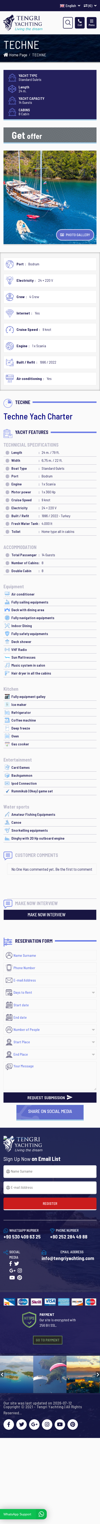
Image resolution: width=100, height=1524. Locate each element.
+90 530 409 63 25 (22, 1236)
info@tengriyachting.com (68, 1258)
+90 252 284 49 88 (68, 1236)
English (71, 5)
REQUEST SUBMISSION (46, 1097)
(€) (90, 5)
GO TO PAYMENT (48, 1340)
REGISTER (50, 1203)
